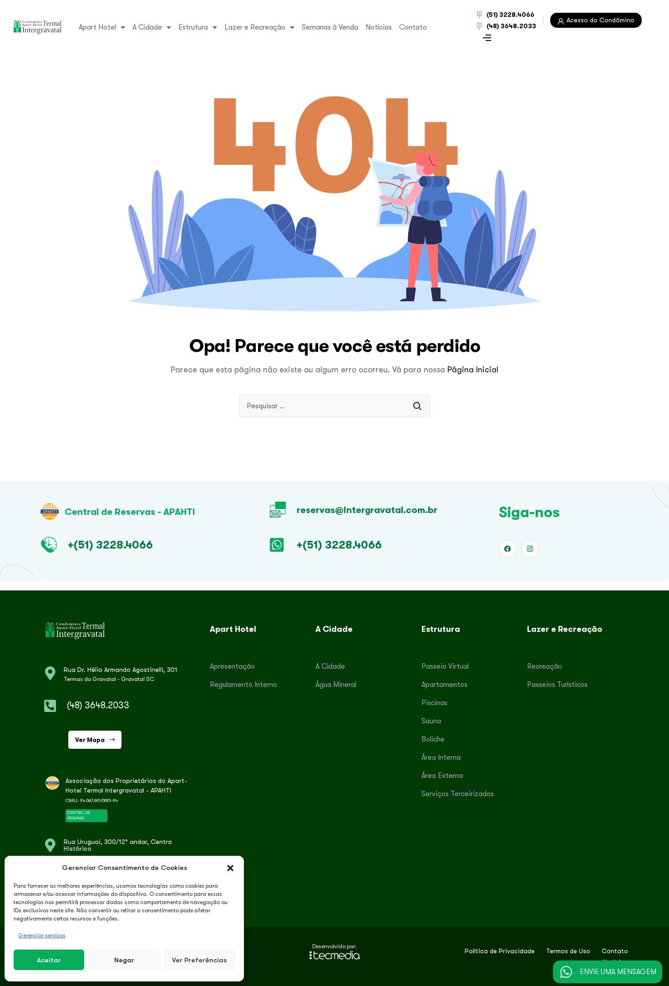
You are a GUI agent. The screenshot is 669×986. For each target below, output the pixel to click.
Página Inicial (472, 369)
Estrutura (193, 27)
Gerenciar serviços (42, 935)
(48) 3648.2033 (98, 705)
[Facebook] (508, 549)
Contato (413, 27)
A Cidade (147, 27)
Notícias (378, 27)
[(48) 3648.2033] (50, 706)
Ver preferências (199, 960)
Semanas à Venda (330, 27)
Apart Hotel (97, 27)
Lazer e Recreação (254, 27)
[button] (230, 867)
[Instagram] (530, 549)
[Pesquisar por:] (334, 406)
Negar (124, 960)
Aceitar (49, 960)
